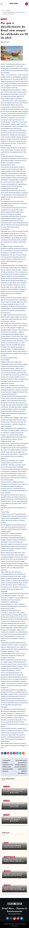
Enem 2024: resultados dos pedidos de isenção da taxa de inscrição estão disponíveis (14, 791)
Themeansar (14, 926)
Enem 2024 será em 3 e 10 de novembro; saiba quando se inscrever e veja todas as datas (12, 819)
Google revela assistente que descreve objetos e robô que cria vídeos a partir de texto (14, 861)
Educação (3, 19)
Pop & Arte (7, 871)
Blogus (22, 924)
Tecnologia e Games (9, 857)
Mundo (6, 842)
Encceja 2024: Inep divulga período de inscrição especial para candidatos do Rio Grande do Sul (14, 805)
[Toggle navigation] (1, 3)
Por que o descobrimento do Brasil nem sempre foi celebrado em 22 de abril (14, 30)
